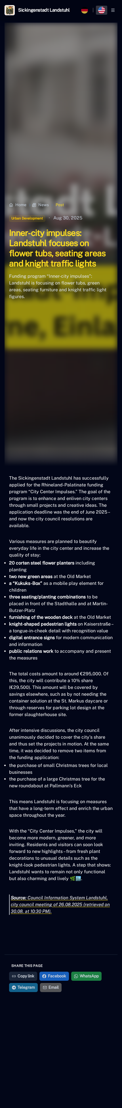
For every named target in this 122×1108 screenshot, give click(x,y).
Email (54, 987)
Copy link (26, 976)
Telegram (26, 987)
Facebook (57, 976)
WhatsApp (89, 976)
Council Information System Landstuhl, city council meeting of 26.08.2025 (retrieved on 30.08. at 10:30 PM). (60, 904)
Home (20, 204)
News (43, 204)
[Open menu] (112, 10)
